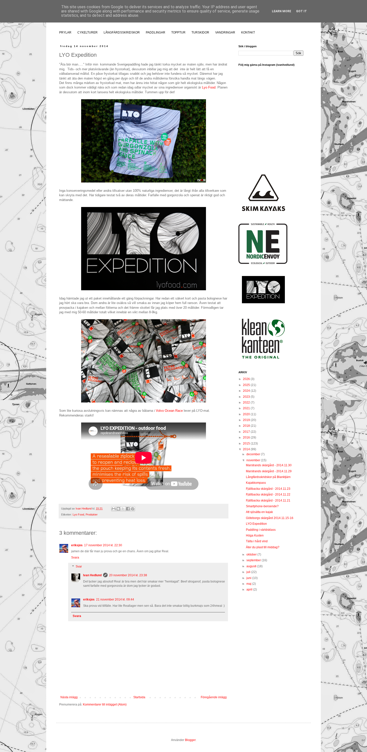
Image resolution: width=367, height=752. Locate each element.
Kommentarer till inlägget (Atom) (105, 704)
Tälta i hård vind (257, 541)
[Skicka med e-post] (113, 508)
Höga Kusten (255, 535)
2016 (247, 437)
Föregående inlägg (214, 697)
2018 (247, 426)
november (253, 460)
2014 (247, 449)
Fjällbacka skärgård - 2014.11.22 (268, 494)
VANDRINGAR (225, 32)
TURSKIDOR (200, 32)
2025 (247, 385)
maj (249, 584)
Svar (79, 566)
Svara (75, 557)
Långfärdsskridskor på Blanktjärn (268, 477)
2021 (247, 408)
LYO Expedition (256, 524)
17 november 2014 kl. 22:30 (103, 545)
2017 (247, 432)
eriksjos (77, 545)
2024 (247, 390)
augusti (251, 566)
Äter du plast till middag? (262, 547)
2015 (247, 443)
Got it (301, 11)
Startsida (139, 697)
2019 (247, 420)
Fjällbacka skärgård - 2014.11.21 (268, 500)
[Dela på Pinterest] (132, 508)
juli (248, 572)
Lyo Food (208, 87)
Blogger (190, 740)
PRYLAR (65, 32)
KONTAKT (248, 32)
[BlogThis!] (118, 508)
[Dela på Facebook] (127, 508)
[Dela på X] (123, 508)
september (254, 560)
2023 (247, 396)
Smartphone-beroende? (262, 506)
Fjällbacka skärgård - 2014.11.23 (268, 488)
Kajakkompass (256, 482)
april (249, 589)
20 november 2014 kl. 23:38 (128, 575)
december (253, 454)
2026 (247, 379)
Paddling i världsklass (261, 530)
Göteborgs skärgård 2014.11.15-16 (269, 518)
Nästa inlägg (69, 697)
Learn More (281, 11)
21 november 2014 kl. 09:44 (115, 599)
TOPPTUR (178, 32)
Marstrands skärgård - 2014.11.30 (269, 465)
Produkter (92, 514)
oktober (251, 554)
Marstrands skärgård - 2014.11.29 (269, 471)
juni (249, 578)
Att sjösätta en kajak (259, 512)
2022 (247, 402)
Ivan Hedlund (92, 575)
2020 (247, 414)
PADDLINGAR (155, 32)
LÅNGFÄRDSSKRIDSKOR (122, 32)
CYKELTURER (87, 32)
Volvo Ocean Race (169, 410)
